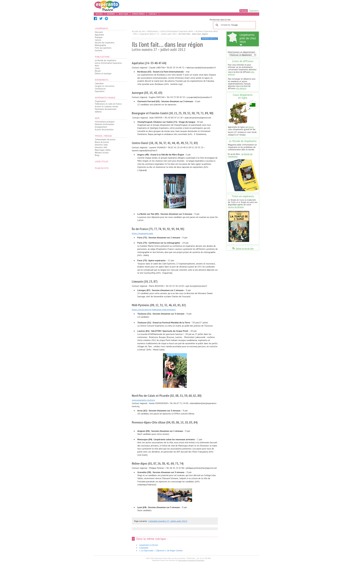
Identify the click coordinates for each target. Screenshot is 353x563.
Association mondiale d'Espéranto (191, 560)
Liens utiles (101, 161)
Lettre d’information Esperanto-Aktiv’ (108, 64)
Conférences (100, 88)
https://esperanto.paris (142, 233)
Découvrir (99, 32)
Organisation (100, 101)
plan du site (102, 168)
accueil (99, 14)
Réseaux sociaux (102, 152)
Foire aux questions (103, 48)
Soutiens (98, 50)
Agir (97, 118)
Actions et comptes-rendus (106, 106)
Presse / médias (103, 135)
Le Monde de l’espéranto (105, 60)
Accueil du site (138, 31)
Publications (102, 56)
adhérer (111, 14)
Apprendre (99, 34)
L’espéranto (101, 28)
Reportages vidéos (103, 150)
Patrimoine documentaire (105, 109)
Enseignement (101, 127)
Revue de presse (102, 142)
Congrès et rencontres (104, 86)
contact (153, 14)
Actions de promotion (104, 129)
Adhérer (98, 111)
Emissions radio (101, 144)
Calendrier (99, 83)
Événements (101, 79)
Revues (98, 71)
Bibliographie (100, 45)
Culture (98, 40)
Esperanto (254, 10)
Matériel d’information (104, 124)
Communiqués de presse (105, 139)
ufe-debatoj (241, 88)
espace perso (138, 14)
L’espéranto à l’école (148, 545)
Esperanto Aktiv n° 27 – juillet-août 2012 (158, 34)
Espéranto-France (105, 97)
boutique (123, 14)
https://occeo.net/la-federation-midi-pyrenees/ (154, 309)
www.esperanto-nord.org (143, 400)
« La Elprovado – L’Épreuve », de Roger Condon (161, 550)
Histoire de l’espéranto (104, 42)
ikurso (250, 127)
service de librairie (236, 207)
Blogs (97, 155)
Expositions (100, 91)
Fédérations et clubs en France (108, 104)
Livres (97, 68)
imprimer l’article (209, 39)
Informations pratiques (105, 121)
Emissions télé (101, 147)
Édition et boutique (103, 73)
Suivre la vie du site (243, 248)
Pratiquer (99, 37)
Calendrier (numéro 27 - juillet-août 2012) (168, 521)
